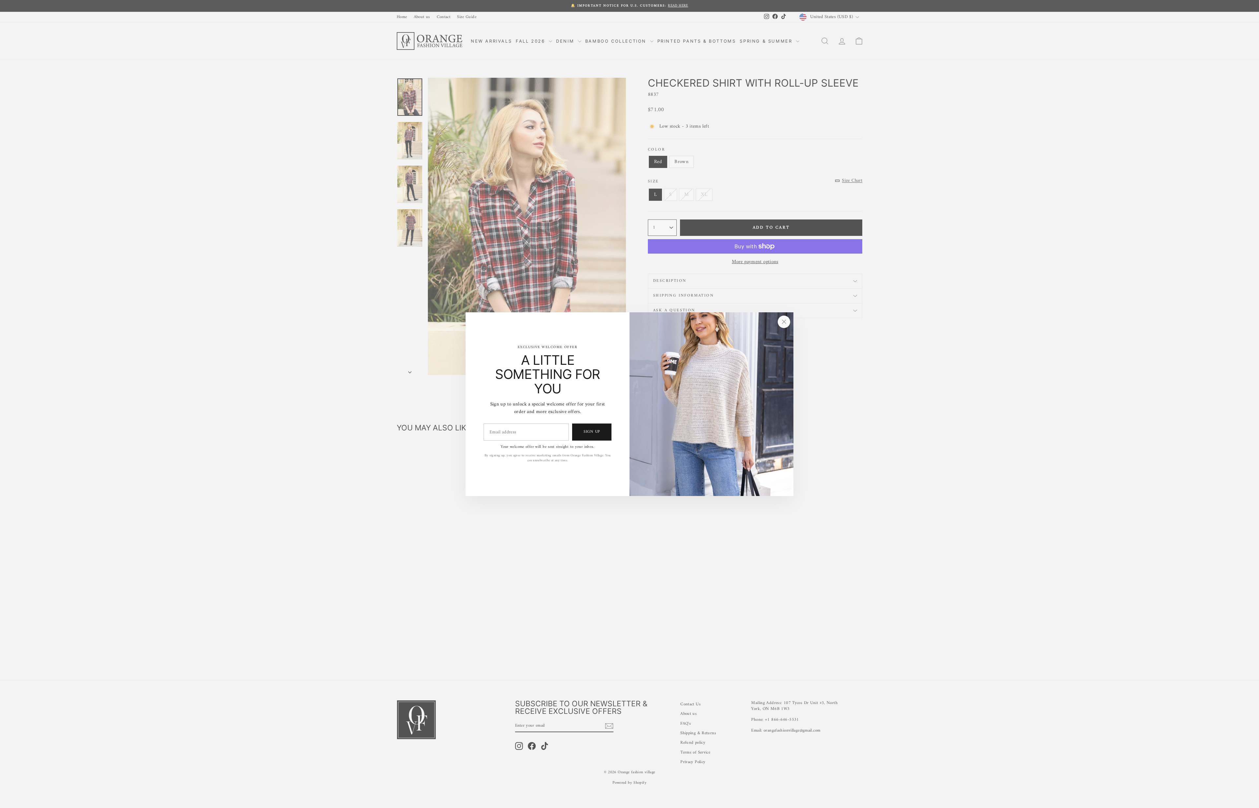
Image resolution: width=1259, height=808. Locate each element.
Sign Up (592, 431)
